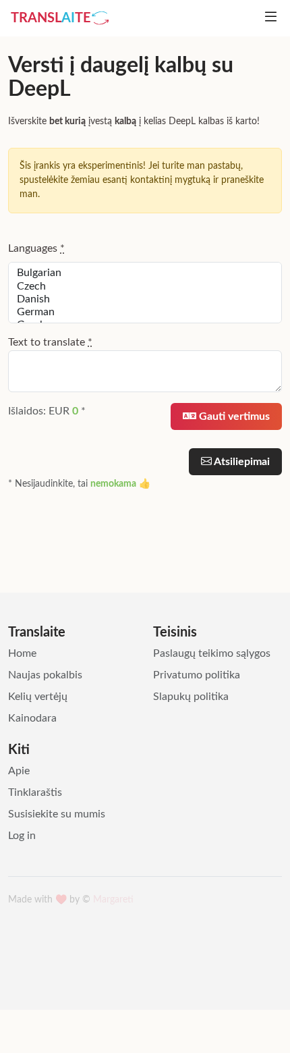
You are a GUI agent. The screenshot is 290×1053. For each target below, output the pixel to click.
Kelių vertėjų (37, 696)
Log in (22, 835)
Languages (36, 248)
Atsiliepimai (241, 461)
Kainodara (32, 718)
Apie (19, 770)
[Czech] (145, 286)
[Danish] (145, 299)
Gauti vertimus (233, 416)
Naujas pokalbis (45, 675)
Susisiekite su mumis (56, 814)
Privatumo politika (196, 675)
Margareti (113, 900)
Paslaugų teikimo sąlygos (211, 653)
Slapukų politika (191, 696)
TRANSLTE (51, 18)
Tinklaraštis (35, 792)
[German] (145, 312)
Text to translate (50, 342)
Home (22, 653)
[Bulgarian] (145, 273)
